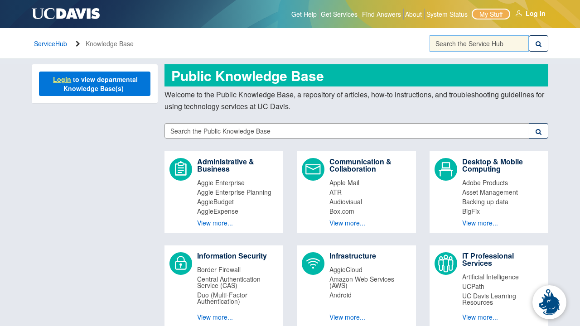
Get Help (304, 14)
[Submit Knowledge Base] (538, 131)
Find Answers (381, 14)
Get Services (339, 14)
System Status (447, 14)
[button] (224, 192)
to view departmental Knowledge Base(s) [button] (96, 84)
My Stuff (491, 14)
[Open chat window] (549, 302)
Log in (536, 13)
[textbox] (479, 43)
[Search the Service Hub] (538, 43)
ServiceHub (50, 43)
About (413, 14)
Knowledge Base (110, 43)
